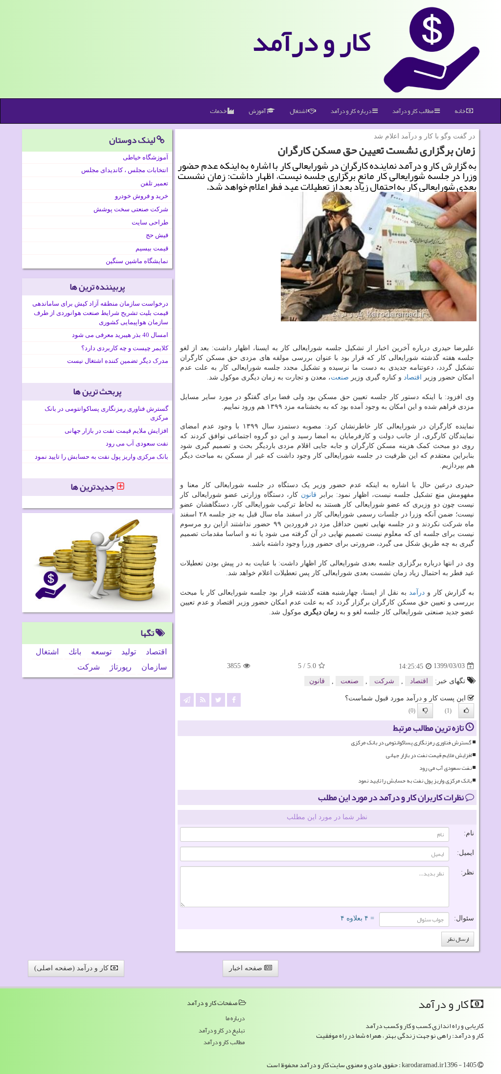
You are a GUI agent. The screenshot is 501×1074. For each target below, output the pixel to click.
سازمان (154, 667)
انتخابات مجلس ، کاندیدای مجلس (124, 170)
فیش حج (157, 235)
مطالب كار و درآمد (413, 111)
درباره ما (235, 1018)
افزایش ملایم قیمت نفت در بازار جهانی (429, 755)
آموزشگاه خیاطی (145, 157)
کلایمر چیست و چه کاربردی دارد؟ (124, 348)
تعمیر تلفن (154, 183)
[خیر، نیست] (425, 710)
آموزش (258, 111)
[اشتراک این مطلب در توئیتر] (218, 699)
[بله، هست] (466, 710)
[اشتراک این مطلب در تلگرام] (187, 699)
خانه (460, 111)
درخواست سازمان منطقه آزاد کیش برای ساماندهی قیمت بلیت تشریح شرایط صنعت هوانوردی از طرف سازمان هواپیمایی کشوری (100, 312)
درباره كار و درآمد (351, 111)
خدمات (219, 111)
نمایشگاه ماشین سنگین (137, 261)
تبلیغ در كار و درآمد (222, 1030)
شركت (384, 681)
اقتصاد (413, 377)
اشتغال (299, 111)
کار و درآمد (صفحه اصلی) (72, 968)
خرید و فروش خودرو (141, 196)
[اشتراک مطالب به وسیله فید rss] (202, 699)
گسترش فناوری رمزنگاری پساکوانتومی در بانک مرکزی (411, 742)
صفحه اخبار (246, 968)
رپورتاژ (121, 667)
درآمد (417, 592)
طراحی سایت (150, 222)
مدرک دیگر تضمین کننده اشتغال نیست (117, 360)
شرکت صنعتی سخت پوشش (130, 209)
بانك (74, 652)
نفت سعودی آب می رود (445, 768)
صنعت (340, 377)
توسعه (101, 652)
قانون (309, 494)
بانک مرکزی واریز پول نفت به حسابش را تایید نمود (415, 780)
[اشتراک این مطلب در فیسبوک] (234, 699)
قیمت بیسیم (152, 248)
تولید (128, 652)
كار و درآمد (311, 41)
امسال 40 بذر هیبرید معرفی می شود (120, 334)
